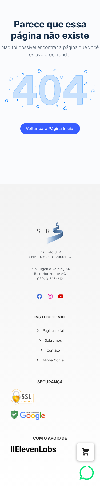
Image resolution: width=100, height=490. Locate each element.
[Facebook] (39, 296)
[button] (85, 452)
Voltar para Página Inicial (50, 128)
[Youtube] (60, 296)
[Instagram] (50, 296)
